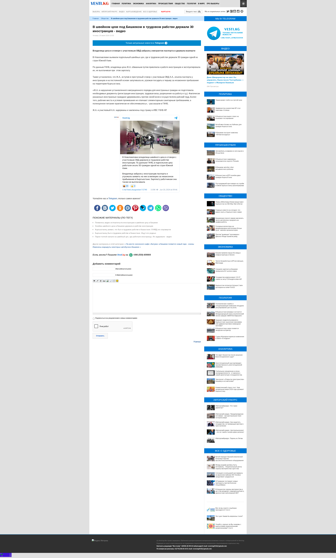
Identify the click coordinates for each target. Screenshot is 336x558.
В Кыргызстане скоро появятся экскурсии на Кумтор (227, 329)
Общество (180, 4)
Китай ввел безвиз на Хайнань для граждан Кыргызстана (229, 125)
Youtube (235, 11)
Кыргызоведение (134, 12)
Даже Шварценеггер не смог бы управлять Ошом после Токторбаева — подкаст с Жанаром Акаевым (225, 80)
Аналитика (151, 4)
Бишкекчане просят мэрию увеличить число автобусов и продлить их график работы (229, 220)
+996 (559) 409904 (142, 255)
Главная (116, 4)
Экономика (138, 4)
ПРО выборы (213, 4)
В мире (201, 4)
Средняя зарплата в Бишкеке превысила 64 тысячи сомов (227, 270)
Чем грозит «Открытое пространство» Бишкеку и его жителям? (230, 380)
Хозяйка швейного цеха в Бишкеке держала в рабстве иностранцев (124, 226)
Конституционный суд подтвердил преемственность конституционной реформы (229, 365)
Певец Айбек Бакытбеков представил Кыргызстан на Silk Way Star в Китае (229, 203)
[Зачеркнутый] (104, 280)
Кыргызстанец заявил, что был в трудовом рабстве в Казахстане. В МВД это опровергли (133, 229)
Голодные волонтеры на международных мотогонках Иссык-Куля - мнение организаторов (229, 228)
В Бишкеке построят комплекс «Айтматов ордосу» (227, 133)
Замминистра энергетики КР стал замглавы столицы (228, 109)
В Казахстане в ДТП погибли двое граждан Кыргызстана (228, 176)
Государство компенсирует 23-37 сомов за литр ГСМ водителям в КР (229, 278)
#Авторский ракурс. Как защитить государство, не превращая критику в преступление (229, 424)
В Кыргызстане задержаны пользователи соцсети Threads (227, 160)
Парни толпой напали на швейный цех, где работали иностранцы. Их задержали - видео (133, 237)
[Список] (113, 280)
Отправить (100, 336)
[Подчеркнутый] (100, 280)
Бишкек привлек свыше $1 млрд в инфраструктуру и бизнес (228, 254)
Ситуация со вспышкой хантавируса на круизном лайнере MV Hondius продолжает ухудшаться (229, 475)
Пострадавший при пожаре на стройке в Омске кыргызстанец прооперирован (230, 184)
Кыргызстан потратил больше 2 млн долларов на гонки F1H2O (229, 286)
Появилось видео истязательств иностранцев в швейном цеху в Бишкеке (126, 223)
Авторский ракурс (109, 12)
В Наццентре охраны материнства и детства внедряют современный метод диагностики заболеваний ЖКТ (230, 491)
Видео (122, 12)
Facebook (231, 11)
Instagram (238, 11)
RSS (243, 3)
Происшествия (165, 4)
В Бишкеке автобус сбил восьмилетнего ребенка (225, 168)
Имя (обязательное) (123, 269)
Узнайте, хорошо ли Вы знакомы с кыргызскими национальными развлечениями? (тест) (228, 526)
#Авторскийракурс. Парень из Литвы (229, 438)
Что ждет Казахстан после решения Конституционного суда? (229, 356)
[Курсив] (97, 280)
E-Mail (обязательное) (124, 275)
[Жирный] (94, 280)
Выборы (96, 12)
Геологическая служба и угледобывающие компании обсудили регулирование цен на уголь (230, 306)
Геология (191, 4)
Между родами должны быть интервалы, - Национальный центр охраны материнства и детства (229, 467)
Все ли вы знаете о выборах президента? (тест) (226, 509)
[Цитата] (110, 280)
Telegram (242, 11)
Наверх (197, 342)
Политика (126, 4)
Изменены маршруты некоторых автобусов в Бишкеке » (117, 247)
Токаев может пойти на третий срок (229, 100)
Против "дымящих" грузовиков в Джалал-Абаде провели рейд (227, 235)
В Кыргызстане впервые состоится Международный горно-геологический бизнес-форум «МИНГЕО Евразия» (230, 314)
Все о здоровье (150, 12)
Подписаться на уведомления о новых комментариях (116, 318)
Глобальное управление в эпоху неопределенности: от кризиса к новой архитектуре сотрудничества (229, 373)
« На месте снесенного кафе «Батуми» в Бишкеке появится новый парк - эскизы (159, 244)
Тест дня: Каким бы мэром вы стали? (229, 516)
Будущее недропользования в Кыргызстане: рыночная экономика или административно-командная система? (229, 323)
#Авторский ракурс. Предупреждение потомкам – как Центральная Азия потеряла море (229, 416)
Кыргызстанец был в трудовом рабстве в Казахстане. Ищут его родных (125, 233)
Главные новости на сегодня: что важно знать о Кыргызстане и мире (229, 211)
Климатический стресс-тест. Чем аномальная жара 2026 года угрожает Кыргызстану (230, 389)
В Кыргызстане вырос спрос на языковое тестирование (227, 117)
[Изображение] (107, 280)
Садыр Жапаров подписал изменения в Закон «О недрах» (230, 337)
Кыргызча (165, 12)
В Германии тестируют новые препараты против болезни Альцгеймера (227, 483)
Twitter (227, 11)
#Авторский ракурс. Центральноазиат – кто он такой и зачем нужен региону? (230, 431)
